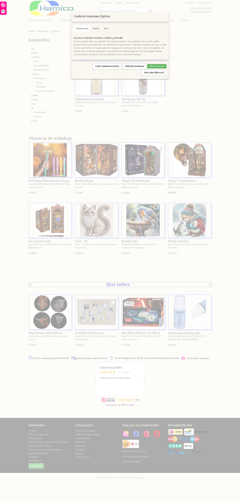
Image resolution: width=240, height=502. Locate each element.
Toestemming (82, 28)
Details (96, 28)
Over (106, 28)
